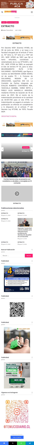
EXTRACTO (25, 151)
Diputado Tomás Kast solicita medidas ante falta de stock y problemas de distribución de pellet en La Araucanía (25, 232)
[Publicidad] (17, 4)
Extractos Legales (13, 22)
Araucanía (25, 147)
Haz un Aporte (17, 437)
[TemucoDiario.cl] (10, 12)
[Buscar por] (2, 13)
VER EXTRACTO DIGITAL (8, 116)
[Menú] (32, 13)
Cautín (4, 22)
